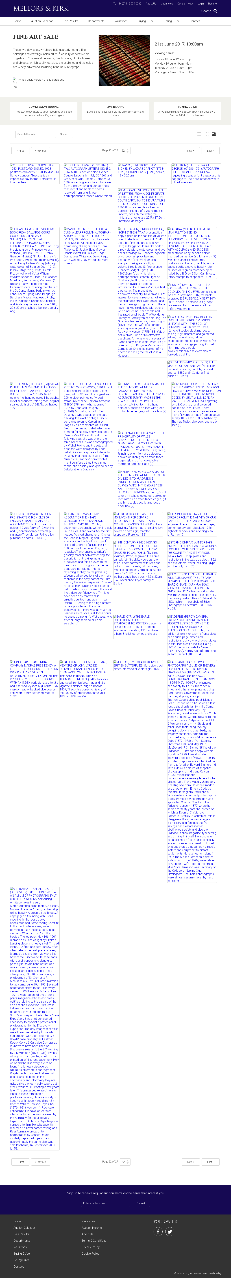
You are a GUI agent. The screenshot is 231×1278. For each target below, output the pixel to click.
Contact (195, 21)
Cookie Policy (90, 1253)
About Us (151, 3)
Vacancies (167, 3)
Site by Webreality (212, 1273)
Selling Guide (172, 21)
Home (17, 21)
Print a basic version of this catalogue (41, 79)
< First (20, 150)
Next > (190, 150)
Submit (141, 1203)
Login (200, 3)
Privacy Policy (91, 1247)
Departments (96, 21)
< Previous (41, 150)
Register (212, 3)
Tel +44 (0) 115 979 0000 (127, 3)
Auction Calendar (42, 21)
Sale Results (70, 21)
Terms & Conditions (94, 1240)
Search (64, 134)
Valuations (121, 21)
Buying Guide (146, 21)
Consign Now (185, 3)
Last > (210, 150)
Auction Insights (92, 1227)
